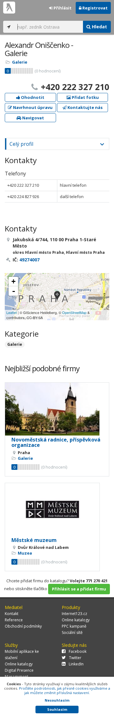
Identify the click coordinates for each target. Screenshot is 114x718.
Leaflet (11, 312)
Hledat (99, 27)
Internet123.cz (74, 613)
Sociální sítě (72, 632)
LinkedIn (76, 664)
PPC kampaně (74, 626)
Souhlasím (57, 709)
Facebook (77, 651)
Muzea (25, 553)
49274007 (29, 260)
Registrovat (94, 8)
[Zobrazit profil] (57, 409)
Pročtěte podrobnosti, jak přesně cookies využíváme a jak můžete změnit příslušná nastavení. (64, 690)
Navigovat (32, 118)
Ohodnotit (32, 97)
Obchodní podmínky (23, 626)
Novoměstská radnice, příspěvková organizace (55, 442)
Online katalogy (76, 620)
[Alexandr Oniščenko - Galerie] (57, 296)
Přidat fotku (85, 97)
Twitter (75, 657)
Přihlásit (62, 8)
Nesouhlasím (57, 700)
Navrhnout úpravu (32, 107)
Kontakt (11, 613)
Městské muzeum (34, 540)
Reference (14, 620)
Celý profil (21, 143)
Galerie (19, 62)
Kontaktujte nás (84, 107)
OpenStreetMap (74, 312)
